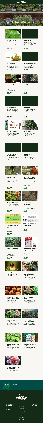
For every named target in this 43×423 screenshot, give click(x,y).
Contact (21, 415)
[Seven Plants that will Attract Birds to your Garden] (30, 170)
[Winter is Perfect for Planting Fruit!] (13, 242)
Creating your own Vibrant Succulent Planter (29, 274)
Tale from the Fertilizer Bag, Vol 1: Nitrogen (30, 249)
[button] (41, 2)
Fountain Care (27, 85)
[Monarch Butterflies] (13, 196)
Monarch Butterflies (12, 203)
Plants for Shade (11, 108)
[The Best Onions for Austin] (13, 313)
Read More (9, 48)
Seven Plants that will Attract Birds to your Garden (29, 178)
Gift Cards (21, 417)
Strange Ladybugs (12, 273)
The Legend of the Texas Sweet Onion (29, 320)
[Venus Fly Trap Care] (30, 34)
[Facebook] (18, 412)
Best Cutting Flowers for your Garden (12, 155)
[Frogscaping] (30, 101)
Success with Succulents (27, 203)
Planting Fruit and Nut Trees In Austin (13, 368)
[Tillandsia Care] (13, 56)
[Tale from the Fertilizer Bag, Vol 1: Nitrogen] (30, 242)
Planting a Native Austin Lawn (11, 41)
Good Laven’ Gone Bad (30, 63)
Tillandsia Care (11, 63)
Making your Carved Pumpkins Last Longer (13, 298)
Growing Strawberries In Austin (13, 345)
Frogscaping (27, 108)
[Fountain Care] (30, 78)
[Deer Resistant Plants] (13, 125)
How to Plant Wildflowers (27, 226)
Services (21, 408)
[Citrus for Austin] (30, 125)
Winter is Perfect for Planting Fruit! (12, 249)
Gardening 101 (10, 85)
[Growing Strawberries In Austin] (13, 337)
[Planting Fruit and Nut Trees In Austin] (13, 360)
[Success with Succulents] (30, 196)
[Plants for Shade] (13, 101)
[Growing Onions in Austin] (30, 290)
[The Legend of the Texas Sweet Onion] (30, 313)
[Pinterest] (24, 412)
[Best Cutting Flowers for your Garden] (13, 147)
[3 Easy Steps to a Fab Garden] (13, 219)
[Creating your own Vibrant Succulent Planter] (30, 266)
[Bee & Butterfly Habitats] (30, 147)
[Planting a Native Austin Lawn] (13, 34)
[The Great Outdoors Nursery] (21, 401)
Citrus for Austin (28, 131)
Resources (21, 406)
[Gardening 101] (13, 78)
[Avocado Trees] (13, 170)
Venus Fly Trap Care (29, 40)
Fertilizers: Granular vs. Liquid (30, 345)
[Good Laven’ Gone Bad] (30, 56)
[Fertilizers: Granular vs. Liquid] (30, 337)
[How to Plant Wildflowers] (30, 219)
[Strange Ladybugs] (13, 266)
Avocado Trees (11, 177)
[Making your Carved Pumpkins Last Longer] (13, 290)
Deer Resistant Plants (13, 131)
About (21, 404)
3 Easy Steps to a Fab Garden (12, 226)
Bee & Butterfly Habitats (28, 155)
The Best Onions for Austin (12, 320)
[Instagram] (21, 412)
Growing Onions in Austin (28, 298)
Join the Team (21, 419)
